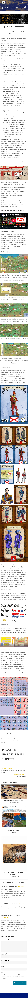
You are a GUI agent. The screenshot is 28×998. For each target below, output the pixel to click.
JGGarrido (6, 32)
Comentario (5, 940)
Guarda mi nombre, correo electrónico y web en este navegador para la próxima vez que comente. (13, 976)
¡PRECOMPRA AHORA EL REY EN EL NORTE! (12, 754)
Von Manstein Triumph (15, 193)
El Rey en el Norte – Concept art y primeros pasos (14, 873)
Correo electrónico (6, 960)
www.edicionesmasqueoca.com (14, 994)
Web (2, 966)
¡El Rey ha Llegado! (14, 830)
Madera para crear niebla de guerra (14, 800)
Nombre (4, 954)
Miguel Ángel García (14, 242)
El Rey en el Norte (15, 33)
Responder (21, 886)
